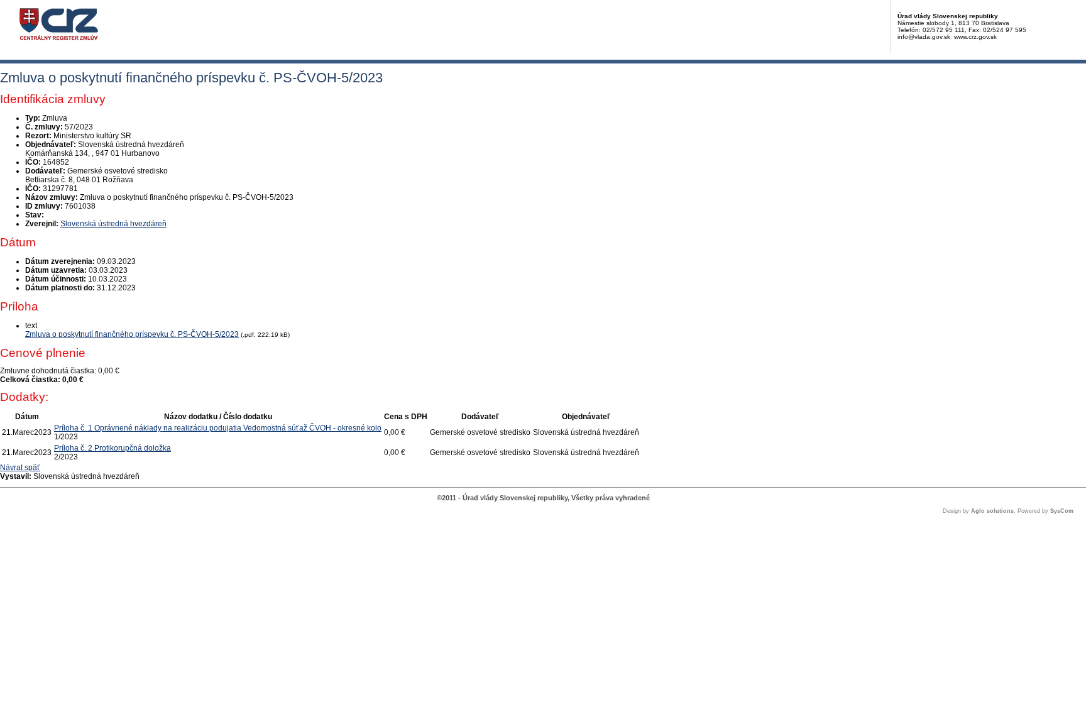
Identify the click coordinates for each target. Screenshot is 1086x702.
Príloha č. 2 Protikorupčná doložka (112, 448)
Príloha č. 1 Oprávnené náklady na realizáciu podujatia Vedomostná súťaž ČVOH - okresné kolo (217, 428)
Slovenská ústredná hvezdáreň (113, 223)
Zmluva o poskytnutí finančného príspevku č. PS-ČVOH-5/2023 (132, 334)
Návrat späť (20, 467)
